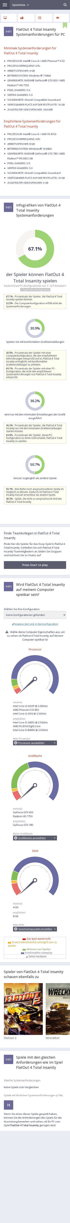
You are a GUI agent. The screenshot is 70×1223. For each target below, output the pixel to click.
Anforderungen (9, 18)
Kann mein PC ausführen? (44, 18)
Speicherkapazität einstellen (35, 929)
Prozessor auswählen (31, 743)
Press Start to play (35, 565)
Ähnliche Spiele (61, 18)
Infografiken (26, 18)
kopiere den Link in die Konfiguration (36, 624)
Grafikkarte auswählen (32, 838)
